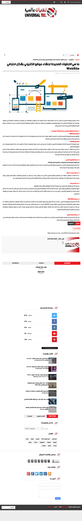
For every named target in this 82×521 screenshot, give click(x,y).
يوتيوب (45, 473)
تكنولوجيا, (57, 73)
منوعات (44, 445)
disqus (41, 263)
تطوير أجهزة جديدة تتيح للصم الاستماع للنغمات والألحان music (36, 408)
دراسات (35, 442)
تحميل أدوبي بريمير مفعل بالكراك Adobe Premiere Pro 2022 (37, 359)
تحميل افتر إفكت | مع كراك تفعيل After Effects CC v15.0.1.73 (37, 375)
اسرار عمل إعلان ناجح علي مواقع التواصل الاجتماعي (36, 399)
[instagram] (61, 2)
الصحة (32, 439)
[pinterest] (54, 2)
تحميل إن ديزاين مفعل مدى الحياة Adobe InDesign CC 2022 (38, 367)
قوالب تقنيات (51, 507)
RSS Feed (49, 473)
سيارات (54, 445)
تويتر (36, 473)
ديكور (30, 442)
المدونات (29, 416)
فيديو (49, 445)
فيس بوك (32, 473)
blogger (67, 263)
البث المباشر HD (46, 439)
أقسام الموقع (41, 416)
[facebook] (68, 2)
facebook (15, 263)
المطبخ (54, 442)
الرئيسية (77, 59)
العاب (27, 439)
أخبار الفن (54, 439)
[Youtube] (57, 2)
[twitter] (64, 2)
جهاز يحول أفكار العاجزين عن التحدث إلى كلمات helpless (37, 392)
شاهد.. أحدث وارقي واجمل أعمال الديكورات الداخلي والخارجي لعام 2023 (38, 383)
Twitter (52, 416)
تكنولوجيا (71, 59)
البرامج (37, 439)
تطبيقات (49, 442)
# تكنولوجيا (71, 223)
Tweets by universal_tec (57, 419)
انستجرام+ (28, 473)
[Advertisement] (41, 35)
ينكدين (41, 473)
